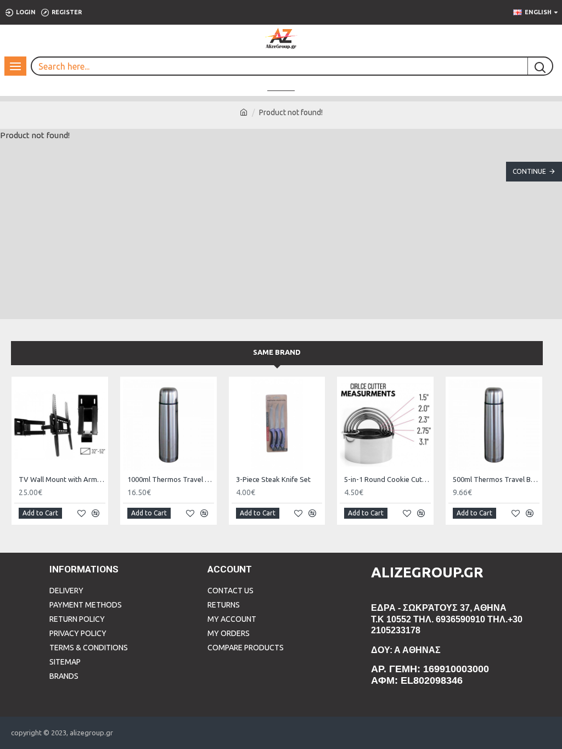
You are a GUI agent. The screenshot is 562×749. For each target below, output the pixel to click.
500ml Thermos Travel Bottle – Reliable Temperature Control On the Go (496, 479)
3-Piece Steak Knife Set (273, 479)
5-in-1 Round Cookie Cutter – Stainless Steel (387, 479)
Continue (529, 171)
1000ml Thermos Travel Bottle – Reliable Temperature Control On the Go (170, 479)
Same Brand (277, 352)
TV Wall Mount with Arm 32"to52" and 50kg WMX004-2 (62, 479)
